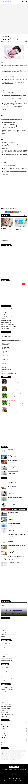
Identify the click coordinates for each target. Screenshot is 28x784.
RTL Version (14, 782)
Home (2, 36)
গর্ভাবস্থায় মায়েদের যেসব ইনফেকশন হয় (6, 697)
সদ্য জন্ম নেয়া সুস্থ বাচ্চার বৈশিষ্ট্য (6, 336)
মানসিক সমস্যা (15, 757)
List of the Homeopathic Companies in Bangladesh (16, 541)
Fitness (14, 730)
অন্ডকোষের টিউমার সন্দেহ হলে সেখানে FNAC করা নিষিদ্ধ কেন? (16, 545)
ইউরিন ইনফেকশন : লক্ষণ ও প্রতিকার (6, 716)
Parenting (14, 737)
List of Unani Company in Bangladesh (16, 534)
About (9, 780)
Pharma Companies (14, 739)
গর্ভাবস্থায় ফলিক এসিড (5, 344)
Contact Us (14, 780)
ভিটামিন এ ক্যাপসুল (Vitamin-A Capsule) (8, 326)
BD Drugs (14, 723)
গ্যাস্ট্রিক (15, 753)
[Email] (17, 212)
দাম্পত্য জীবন (12, 755)
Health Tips (7, 36)
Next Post (24, 277)
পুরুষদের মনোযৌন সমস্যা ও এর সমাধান (6, 632)
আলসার (3, 751)
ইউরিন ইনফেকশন (8, 751)
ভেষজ (6, 757)
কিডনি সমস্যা (23, 751)
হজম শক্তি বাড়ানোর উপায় (4, 710)
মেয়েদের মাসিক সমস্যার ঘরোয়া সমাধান (6, 658)
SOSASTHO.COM (16, 778)
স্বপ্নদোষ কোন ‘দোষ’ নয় (11, 449)
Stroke (14, 744)
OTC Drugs (14, 735)
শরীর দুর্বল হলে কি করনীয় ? (5, 630)
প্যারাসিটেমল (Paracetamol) (6, 318)
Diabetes (14, 728)
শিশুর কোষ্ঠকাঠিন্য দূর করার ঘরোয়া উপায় (6, 671)
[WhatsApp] (14, 212)
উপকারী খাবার (18, 751)
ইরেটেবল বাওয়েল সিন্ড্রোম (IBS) (6, 226)
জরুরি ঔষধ (3, 755)
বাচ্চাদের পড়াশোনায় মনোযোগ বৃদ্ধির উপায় (7, 678)
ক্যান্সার (3, 753)
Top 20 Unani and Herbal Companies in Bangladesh (16, 557)
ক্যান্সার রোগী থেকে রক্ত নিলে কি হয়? (6, 706)
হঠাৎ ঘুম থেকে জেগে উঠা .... (5, 712)
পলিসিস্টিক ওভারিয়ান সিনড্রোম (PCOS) (7, 649)
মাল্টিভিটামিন (20, 757)
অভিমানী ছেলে (3, 636)
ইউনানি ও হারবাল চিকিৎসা (13, 208)
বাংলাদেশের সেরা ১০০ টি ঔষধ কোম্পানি (13, 512)
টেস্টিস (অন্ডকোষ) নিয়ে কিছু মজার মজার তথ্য (7, 634)
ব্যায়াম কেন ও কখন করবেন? (5, 623)
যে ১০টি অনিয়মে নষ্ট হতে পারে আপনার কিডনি (7, 687)
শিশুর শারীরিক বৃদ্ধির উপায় (4, 667)
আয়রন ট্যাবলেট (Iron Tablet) (6, 311)
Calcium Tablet (14, 724)
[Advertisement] (14, 19)
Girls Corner (14, 732)
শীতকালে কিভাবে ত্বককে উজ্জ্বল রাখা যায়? (7, 653)
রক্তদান (8, 759)
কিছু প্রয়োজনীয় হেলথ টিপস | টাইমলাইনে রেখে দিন (20, 227)
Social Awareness (14, 742)
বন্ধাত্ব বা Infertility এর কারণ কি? (6, 654)
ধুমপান (20, 755)
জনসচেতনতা (19, 753)
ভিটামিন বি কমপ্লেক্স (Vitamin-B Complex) (8, 328)
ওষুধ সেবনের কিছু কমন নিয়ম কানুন (12, 407)
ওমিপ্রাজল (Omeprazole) (6, 314)
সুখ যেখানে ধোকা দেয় (10, 379)
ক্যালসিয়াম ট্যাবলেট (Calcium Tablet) (7, 316)
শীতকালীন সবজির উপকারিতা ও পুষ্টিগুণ (12, 400)
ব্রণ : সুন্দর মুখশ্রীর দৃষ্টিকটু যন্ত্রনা (5, 651)
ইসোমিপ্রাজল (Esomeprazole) (6, 313)
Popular (5, 509)
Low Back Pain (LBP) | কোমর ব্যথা (7, 714)
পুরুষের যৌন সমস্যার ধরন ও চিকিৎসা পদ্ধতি (13, 466)
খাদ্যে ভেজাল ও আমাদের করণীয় (12, 492)
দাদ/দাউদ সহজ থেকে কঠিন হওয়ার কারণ (7, 365)
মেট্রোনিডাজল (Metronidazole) (6, 320)
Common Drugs (14, 726)
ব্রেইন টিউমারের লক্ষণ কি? (5, 240)
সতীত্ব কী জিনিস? (3, 656)
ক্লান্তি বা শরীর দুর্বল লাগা (5, 361)
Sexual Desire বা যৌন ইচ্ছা (12, 460)
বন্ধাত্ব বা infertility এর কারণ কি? (6, 695)
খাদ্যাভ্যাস (7, 753)
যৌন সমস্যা (3, 759)
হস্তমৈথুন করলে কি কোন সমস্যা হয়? (13, 471)
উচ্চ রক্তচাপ (13, 751)
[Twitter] (8, 212)
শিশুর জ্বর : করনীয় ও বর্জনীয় (5, 669)
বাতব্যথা (3, 757)
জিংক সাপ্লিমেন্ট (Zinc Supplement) (7, 324)
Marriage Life (22, 509)
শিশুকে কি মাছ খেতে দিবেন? (6, 348)
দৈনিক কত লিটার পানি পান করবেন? (5, 708)
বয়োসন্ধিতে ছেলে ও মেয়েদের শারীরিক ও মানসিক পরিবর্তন (15, 497)
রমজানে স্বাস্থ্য (12, 759)
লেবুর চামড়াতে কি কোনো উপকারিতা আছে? (7, 689)
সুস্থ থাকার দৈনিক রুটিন (4, 621)
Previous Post (5, 277)
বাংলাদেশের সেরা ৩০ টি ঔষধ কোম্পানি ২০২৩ (14, 562)
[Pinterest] (11, 212)
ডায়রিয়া (7, 755)
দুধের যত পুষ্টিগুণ (3, 680)
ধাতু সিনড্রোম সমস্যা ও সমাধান (12, 455)
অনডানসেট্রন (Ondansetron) (6, 309)
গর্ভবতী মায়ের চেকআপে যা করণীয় (5, 643)
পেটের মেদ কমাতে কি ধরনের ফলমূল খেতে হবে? (14, 394)
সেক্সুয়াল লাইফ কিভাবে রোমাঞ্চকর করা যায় (7, 701)
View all (25, 215)
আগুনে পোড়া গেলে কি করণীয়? (12, 486)
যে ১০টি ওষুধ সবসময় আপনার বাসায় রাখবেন (9, 612)
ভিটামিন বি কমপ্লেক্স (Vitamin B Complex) (15, 551)
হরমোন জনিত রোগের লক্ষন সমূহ (12, 481)
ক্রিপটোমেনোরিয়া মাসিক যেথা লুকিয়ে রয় (6, 645)
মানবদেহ (10, 757)
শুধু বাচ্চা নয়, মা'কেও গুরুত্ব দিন (12, 503)
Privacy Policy (21, 780)
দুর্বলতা (16, 755)
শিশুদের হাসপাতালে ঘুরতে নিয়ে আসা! (6, 673)
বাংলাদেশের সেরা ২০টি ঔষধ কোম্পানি (13, 529)
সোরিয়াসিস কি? (4, 357)
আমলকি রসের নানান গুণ (4, 691)
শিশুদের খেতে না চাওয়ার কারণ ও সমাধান (6, 675)
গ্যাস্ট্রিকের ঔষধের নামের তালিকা (12, 518)
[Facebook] (6, 212)
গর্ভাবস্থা (11, 753)
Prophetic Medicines (14, 741)
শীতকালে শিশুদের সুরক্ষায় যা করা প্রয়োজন (7, 677)
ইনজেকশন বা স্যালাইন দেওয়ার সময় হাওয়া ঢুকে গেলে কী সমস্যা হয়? (11, 340)
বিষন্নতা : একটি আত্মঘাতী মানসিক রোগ (6, 660)
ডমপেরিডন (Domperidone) (6, 322)
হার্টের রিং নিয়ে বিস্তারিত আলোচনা (6, 369)
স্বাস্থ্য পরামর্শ (17, 759)
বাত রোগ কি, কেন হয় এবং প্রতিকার (6, 704)
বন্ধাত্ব (23, 755)
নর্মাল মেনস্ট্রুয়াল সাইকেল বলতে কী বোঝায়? (7, 647)
